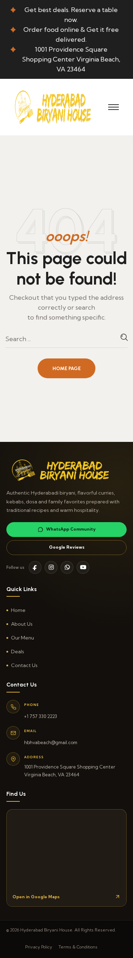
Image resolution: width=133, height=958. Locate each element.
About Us (22, 624)
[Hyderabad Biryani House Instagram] (51, 567)
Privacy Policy (38, 947)
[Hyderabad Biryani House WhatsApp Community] (67, 567)
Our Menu (22, 638)
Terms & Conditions (78, 947)
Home (18, 610)
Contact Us (24, 665)
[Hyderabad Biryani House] (58, 106)
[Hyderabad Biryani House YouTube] (83, 567)
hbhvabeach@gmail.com (50, 742)
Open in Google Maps (36, 896)
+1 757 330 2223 (40, 716)
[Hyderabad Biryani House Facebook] (35, 567)
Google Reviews (66, 547)
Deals (17, 651)
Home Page (66, 369)
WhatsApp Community (71, 529)
